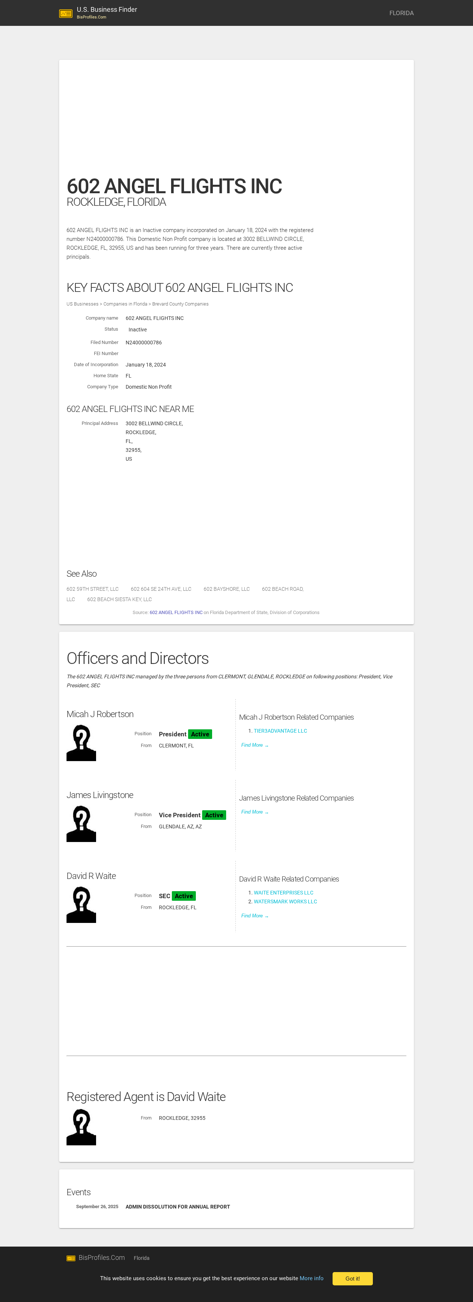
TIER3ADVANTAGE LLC (280, 731)
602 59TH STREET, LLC (93, 589)
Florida (142, 1258)
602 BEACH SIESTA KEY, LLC (119, 599)
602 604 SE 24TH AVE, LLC (161, 589)
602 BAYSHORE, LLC (227, 589)
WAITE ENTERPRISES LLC (283, 893)
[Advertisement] (236, 121)
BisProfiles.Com (101, 1257)
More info (312, 1278)
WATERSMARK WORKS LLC (285, 901)
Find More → (255, 745)
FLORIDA (401, 13)
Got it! (353, 1279)
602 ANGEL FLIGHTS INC (176, 612)
